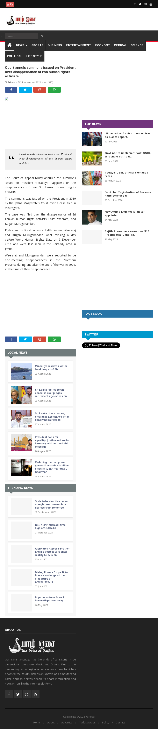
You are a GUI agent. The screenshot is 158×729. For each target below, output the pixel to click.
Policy (105, 722)
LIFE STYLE (34, 56)
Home (37, 722)
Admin (11, 82)
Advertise (66, 722)
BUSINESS (55, 45)
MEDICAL (120, 45)
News (20, 45)
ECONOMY (102, 45)
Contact (120, 722)
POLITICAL (14, 56)
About (51, 722)
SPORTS (37, 45)
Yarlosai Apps (87, 722)
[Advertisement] (40, 298)
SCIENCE (137, 45)
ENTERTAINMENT (78, 45)
